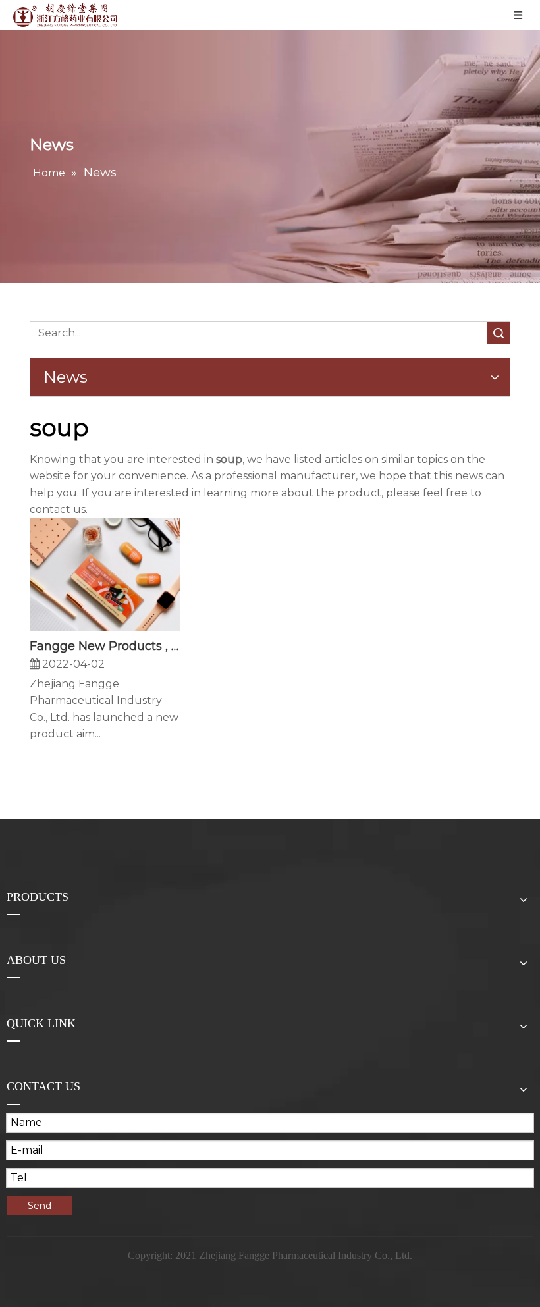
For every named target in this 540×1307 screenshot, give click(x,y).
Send (39, 1206)
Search (498, 333)
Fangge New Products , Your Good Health (105, 646)
